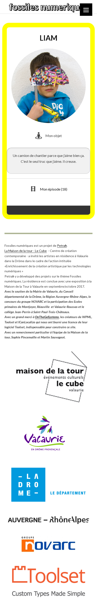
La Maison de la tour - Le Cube (26, 251)
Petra (62, 245)
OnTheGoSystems (47, 317)
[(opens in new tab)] (48, 403)
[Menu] (86, 9)
